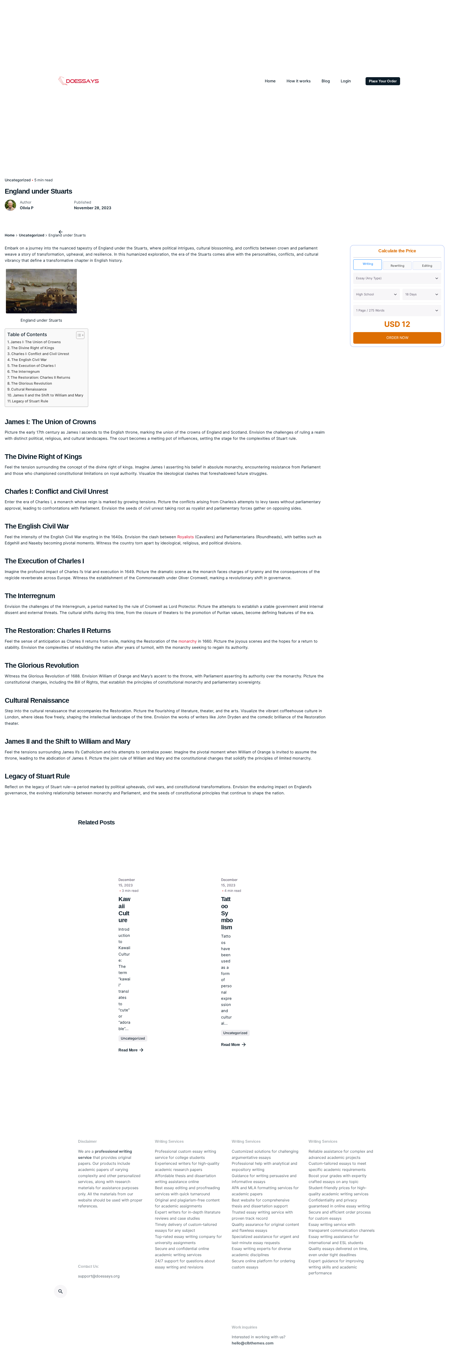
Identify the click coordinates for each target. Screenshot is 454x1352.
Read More (128, 1050)
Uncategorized (18, 180)
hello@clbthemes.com (253, 1343)
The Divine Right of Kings (32, 348)
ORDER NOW (397, 337)
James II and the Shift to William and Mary (48, 395)
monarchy (188, 641)
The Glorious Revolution (31, 383)
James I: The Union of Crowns (35, 342)
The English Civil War (29, 360)
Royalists (185, 536)
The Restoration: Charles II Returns (40, 377)
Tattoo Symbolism (227, 913)
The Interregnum (25, 371)
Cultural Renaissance (29, 389)
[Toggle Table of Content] (78, 335)
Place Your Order (383, 81)
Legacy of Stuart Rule (30, 401)
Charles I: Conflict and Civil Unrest (40, 354)
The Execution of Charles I (33, 366)
